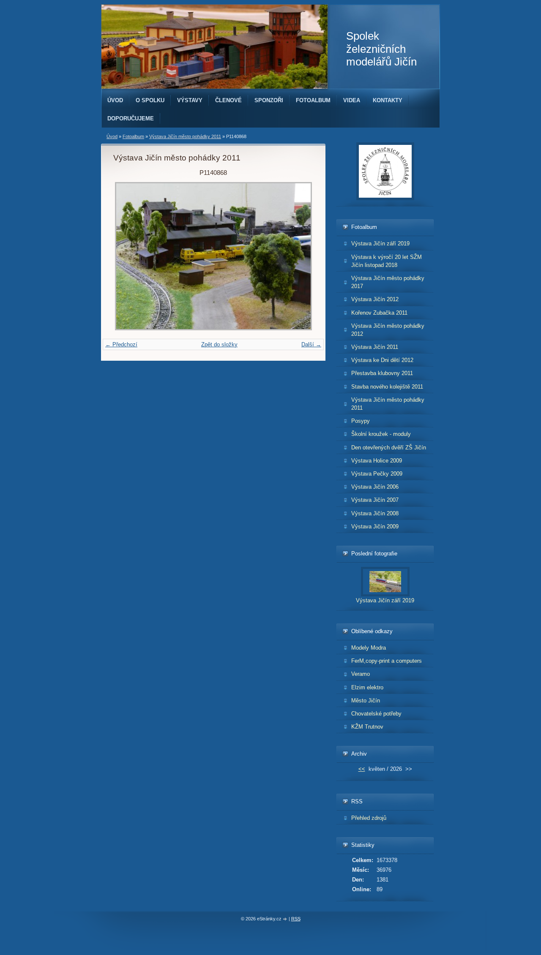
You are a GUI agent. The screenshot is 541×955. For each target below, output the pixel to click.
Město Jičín (365, 700)
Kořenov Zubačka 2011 (379, 313)
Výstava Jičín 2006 (375, 487)
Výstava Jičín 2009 (375, 526)
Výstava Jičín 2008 (375, 513)
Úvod (115, 100)
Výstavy (189, 100)
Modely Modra (368, 648)
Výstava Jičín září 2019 (380, 243)
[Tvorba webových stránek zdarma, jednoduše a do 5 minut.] (286, 919)
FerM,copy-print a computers (386, 661)
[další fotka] (299, 256)
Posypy (360, 421)
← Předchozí (121, 344)
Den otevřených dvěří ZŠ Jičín (388, 447)
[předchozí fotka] (127, 256)
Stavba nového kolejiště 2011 (387, 387)
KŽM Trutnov (367, 727)
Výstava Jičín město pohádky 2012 (387, 330)
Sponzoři (268, 100)
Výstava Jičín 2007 (375, 500)
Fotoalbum (313, 100)
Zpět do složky (219, 344)
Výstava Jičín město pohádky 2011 (185, 136)
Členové (228, 100)
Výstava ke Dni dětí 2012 (382, 360)
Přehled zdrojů (368, 818)
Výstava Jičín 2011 (374, 347)
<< (361, 769)
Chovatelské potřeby (376, 713)
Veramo (360, 674)
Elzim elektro (367, 687)
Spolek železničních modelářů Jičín (381, 49)
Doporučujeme (130, 118)
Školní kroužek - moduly (381, 434)
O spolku (150, 100)
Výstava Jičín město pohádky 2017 (387, 282)
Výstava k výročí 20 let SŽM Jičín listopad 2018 (386, 261)
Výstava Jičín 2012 (375, 299)
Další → (311, 344)
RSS (296, 918)
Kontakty (387, 100)
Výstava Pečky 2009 (376, 474)
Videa (351, 100)
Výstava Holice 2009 (376, 460)
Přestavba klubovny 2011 (382, 373)
